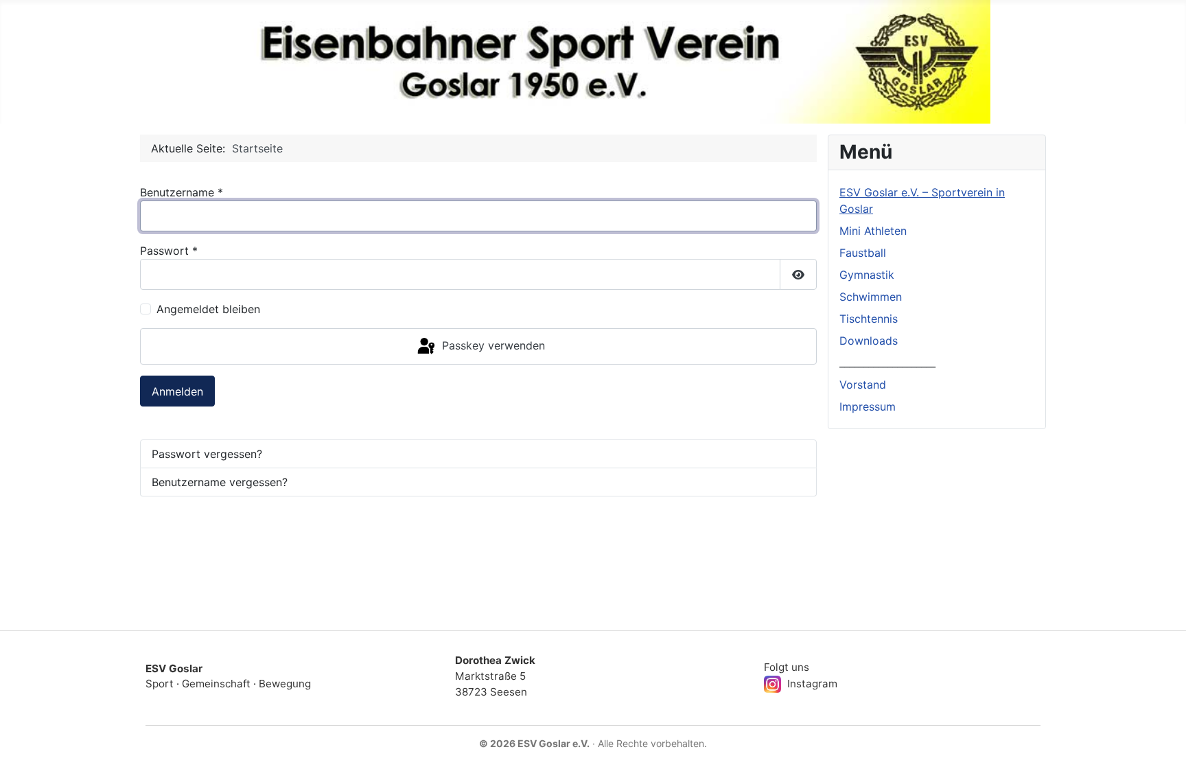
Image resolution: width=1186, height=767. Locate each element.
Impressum (867, 406)
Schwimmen (870, 297)
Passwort (169, 250)
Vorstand (862, 384)
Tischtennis (868, 318)
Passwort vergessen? (207, 454)
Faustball (862, 253)
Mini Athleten (873, 231)
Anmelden (177, 391)
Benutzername (181, 192)
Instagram (810, 683)
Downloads (868, 340)
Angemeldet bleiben (208, 309)
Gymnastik (866, 275)
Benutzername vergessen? (220, 482)
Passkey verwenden (492, 345)
